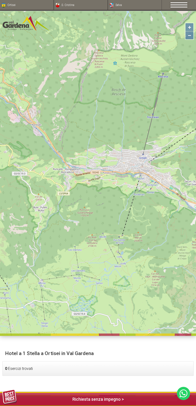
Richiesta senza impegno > (98, 399)
